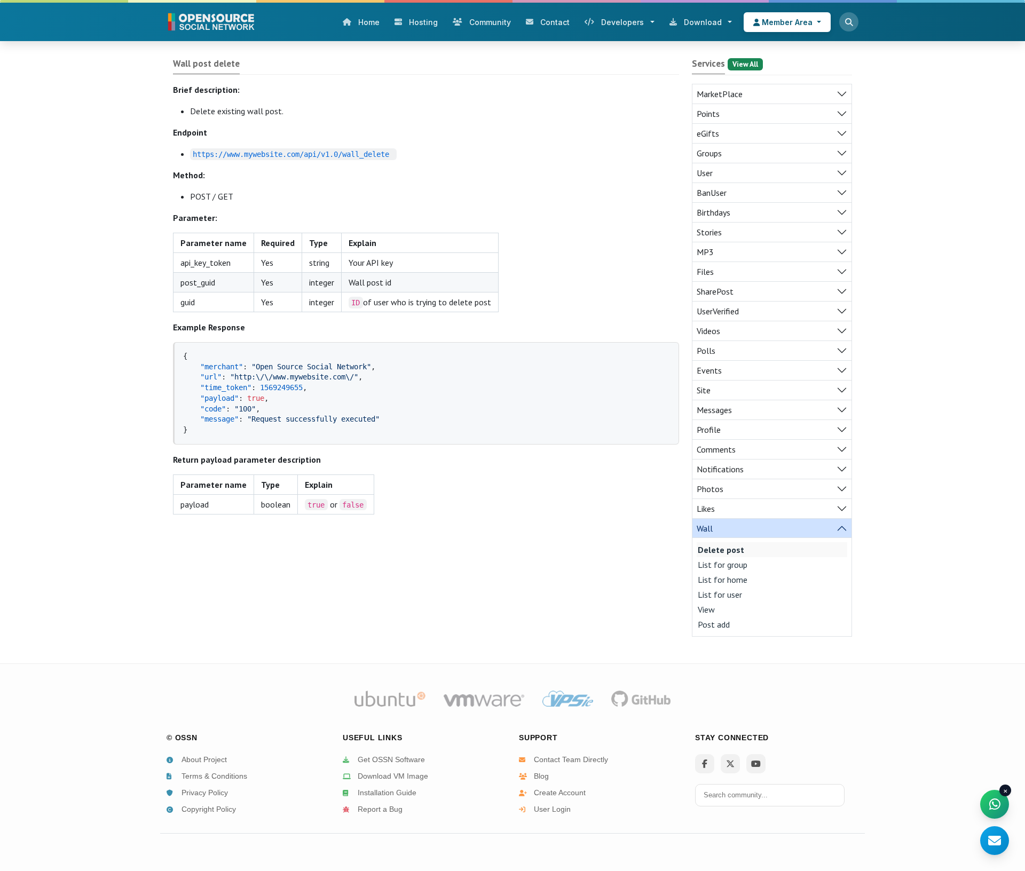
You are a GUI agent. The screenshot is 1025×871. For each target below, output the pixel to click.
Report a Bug (380, 809)
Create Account (560, 792)
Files (705, 271)
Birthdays (713, 212)
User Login (552, 809)
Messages (714, 410)
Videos (708, 331)
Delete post (721, 549)
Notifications (720, 469)
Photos (710, 489)
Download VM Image (393, 776)
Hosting (423, 22)
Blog (541, 776)
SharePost (715, 291)
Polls (706, 350)
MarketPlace (720, 94)
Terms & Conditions (214, 776)
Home (369, 22)
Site (704, 390)
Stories (709, 232)
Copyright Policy (209, 809)
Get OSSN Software (391, 759)
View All (745, 64)
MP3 (705, 252)
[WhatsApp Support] (994, 804)
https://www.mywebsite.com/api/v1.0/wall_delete (291, 154)
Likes (706, 508)
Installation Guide (387, 792)
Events (709, 370)
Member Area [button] (787, 22)
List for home (722, 579)
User (705, 173)
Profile (709, 429)
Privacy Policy (205, 792)
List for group (722, 564)
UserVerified (718, 311)
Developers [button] (622, 22)
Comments (716, 449)
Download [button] (703, 22)
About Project (204, 759)
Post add (714, 624)
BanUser (712, 192)
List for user (720, 594)
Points (708, 113)
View (706, 609)
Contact (555, 22)
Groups (709, 153)
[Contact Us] (994, 840)
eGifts (708, 133)
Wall (705, 528)
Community (490, 22)
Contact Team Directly (571, 759)
